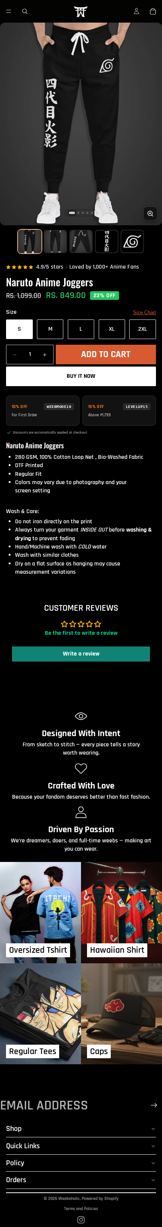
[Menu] (8, 11)
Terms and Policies (81, 1209)
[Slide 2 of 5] (55, 241)
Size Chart (144, 312)
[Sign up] (154, 1105)
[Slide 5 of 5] (132, 241)
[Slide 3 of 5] (81, 241)
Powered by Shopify (100, 1198)
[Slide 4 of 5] (106, 241)
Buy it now (81, 376)
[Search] (25, 11)
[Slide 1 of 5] (29, 241)
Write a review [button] (81, 654)
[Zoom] (150, 213)
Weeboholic (69, 1198)
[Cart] (153, 11)
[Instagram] (81, 1219)
